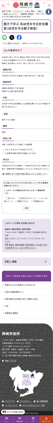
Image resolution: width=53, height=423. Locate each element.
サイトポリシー (25, 401)
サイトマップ (10, 401)
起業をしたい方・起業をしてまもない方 (20, 285)
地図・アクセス (10, 361)
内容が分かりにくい (28, 198)
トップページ (17, 11)
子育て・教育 (30, 11)
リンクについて (11, 405)
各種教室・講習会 (27, 14)
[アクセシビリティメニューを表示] (49, 12)
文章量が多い (38, 201)
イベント (33, 421)
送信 (26, 208)
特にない (11, 198)
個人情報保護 (42, 401)
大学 (6, 306)
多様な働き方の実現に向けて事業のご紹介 (21, 299)
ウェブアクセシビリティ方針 (33, 405)
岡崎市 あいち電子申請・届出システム (25, 174)
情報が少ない (23, 201)
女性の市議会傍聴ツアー (14, 292)
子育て (40, 11)
